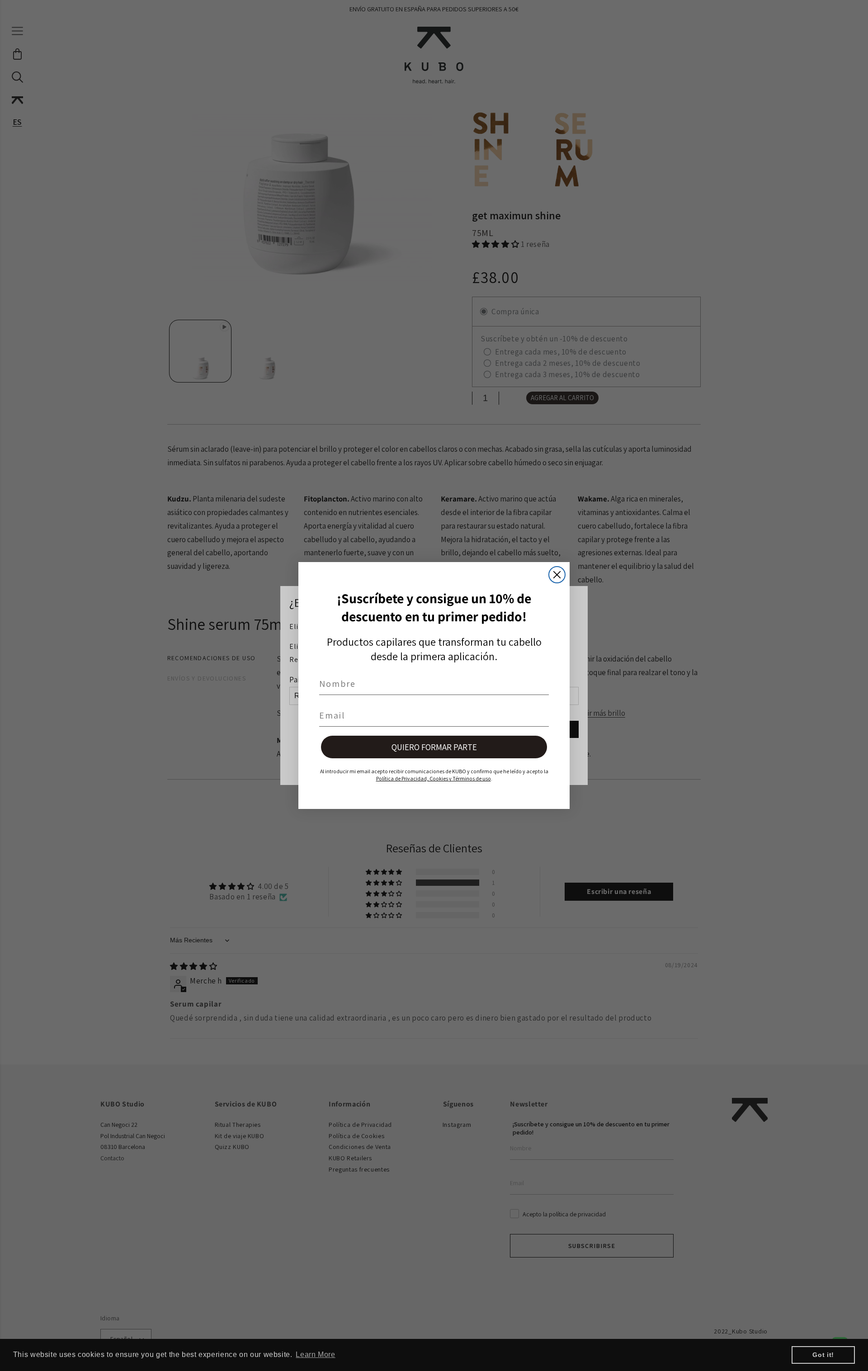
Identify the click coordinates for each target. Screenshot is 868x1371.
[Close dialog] (557, 575)
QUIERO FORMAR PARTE (434, 747)
